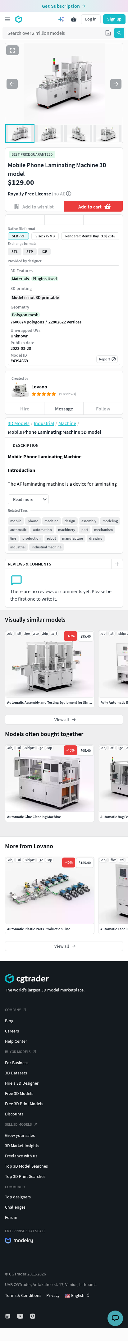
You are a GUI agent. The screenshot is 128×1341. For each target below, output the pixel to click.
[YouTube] (20, 1316)
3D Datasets (16, 1073)
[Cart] (74, 19)
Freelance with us (21, 1156)
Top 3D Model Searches (26, 1166)
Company (13, 1009)
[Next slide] (115, 84)
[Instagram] (33, 1316)
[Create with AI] (61, 19)
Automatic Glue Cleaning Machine (34, 816)
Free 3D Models (19, 1093)
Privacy (53, 1295)
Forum (11, 1217)
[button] (108, 33)
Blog (9, 1020)
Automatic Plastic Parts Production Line (38, 929)
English (75, 1296)
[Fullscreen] (12, 50)
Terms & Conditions (23, 1295)
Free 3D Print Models (24, 1103)
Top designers (18, 1197)
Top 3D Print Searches (25, 1176)
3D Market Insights (22, 1145)
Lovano (39, 386)
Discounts (14, 1114)
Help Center (16, 1041)
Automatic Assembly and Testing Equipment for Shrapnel (52, 702)
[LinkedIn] (8, 1316)
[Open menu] (7, 19)
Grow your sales (20, 1135)
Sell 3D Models (18, 1124)
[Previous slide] (12, 84)
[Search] (119, 33)
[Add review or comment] (117, 564)
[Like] (24, 220)
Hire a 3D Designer (22, 1083)
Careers (12, 1031)
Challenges (15, 1207)
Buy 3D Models (18, 1051)
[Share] (103, 220)
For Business (16, 1062)
